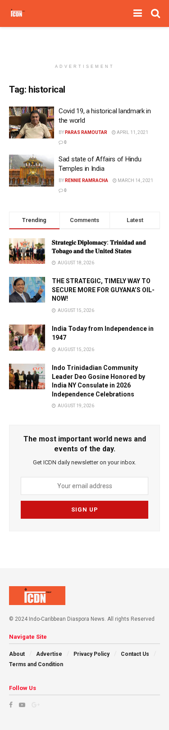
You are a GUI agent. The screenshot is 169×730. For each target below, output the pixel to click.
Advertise (49, 654)
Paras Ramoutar (86, 132)
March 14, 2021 (135, 180)
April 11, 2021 (132, 132)
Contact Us (135, 654)
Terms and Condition (36, 664)
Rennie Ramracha (86, 180)
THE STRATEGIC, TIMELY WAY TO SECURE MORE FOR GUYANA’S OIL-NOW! (103, 289)
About (17, 654)
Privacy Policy (91, 654)
